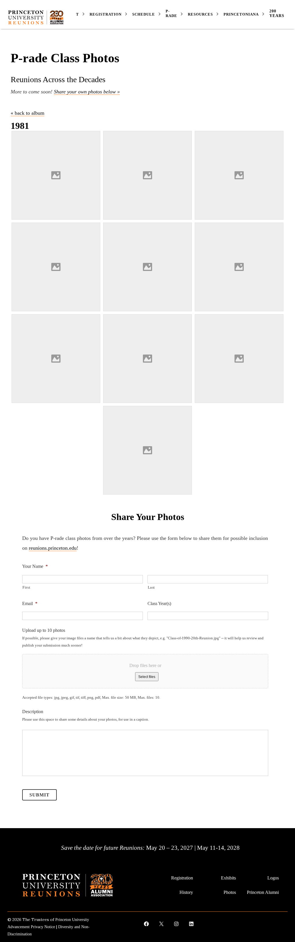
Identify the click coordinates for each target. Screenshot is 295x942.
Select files (146, 677)
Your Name (35, 566)
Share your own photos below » (87, 92)
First (26, 587)
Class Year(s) (159, 603)
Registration (182, 877)
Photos (230, 892)
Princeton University (72, 919)
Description (32, 711)
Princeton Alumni (263, 892)
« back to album (27, 113)
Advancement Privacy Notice (31, 927)
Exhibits (228, 877)
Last (151, 587)
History (186, 892)
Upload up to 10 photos (43, 630)
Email (29, 603)
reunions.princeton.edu (53, 548)
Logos (273, 877)
